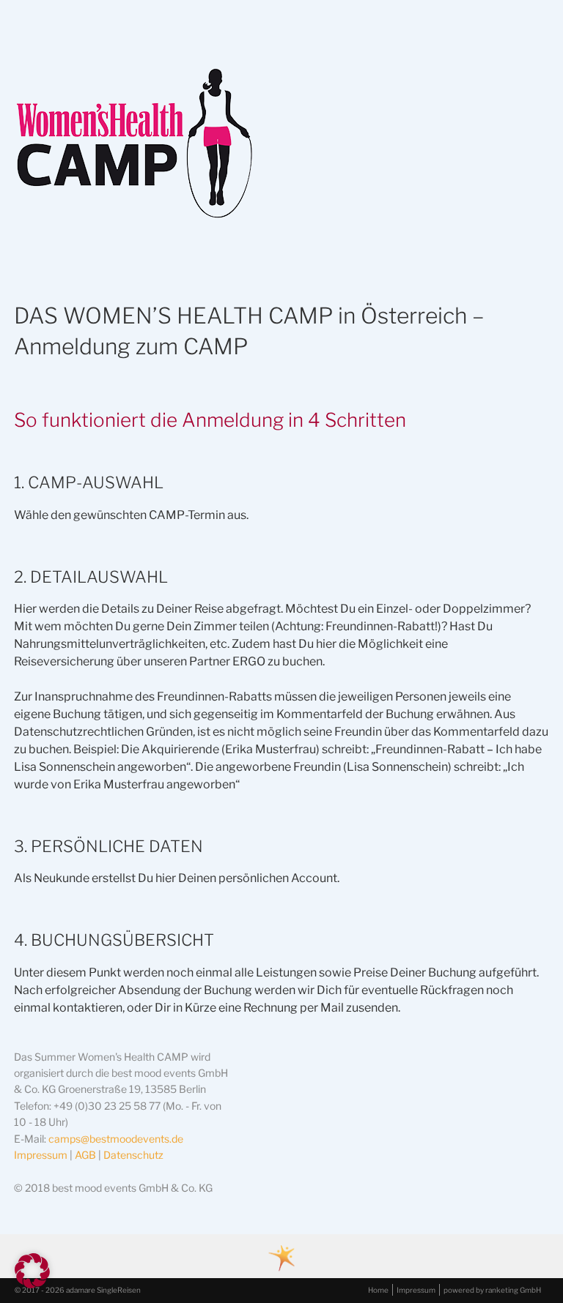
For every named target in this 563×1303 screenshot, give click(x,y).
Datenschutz (133, 1155)
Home (378, 1289)
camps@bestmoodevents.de (115, 1138)
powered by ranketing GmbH (492, 1289)
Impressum (42, 1155)
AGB (85, 1155)
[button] (32, 1271)
